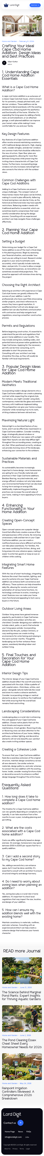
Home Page (10, 1131)
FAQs (28, 1131)
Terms (22, 1149)
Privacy (15, 1149)
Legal (28, 1149)
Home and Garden (9, 41)
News (20, 1131)
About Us (7, 1149)
